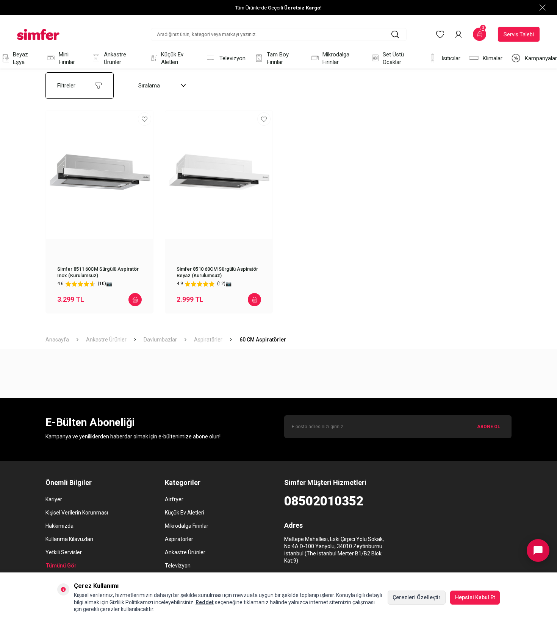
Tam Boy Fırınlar (278, 58)
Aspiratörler (208, 340)
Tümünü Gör (61, 566)
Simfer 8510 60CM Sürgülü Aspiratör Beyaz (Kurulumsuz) (217, 272)
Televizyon (232, 58)
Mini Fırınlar (67, 58)
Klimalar (492, 58)
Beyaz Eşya (20, 58)
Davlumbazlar (160, 340)
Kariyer (53, 499)
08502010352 (323, 501)
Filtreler (66, 85)
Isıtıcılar (450, 58)
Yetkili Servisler (63, 552)
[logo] (38, 34)
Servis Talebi (519, 34)
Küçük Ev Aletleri (172, 58)
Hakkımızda (59, 526)
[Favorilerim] (440, 34)
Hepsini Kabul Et (475, 597)
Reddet (205, 602)
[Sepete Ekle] (135, 299)
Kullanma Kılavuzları (69, 539)
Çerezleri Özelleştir (417, 597)
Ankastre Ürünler (115, 58)
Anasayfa (57, 340)
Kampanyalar (541, 58)
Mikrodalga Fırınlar (335, 58)
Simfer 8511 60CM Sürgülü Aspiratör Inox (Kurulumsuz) (98, 272)
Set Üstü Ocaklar (393, 58)
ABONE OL (488, 426)
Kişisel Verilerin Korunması (76, 513)
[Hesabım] (458, 34)
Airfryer (174, 499)
